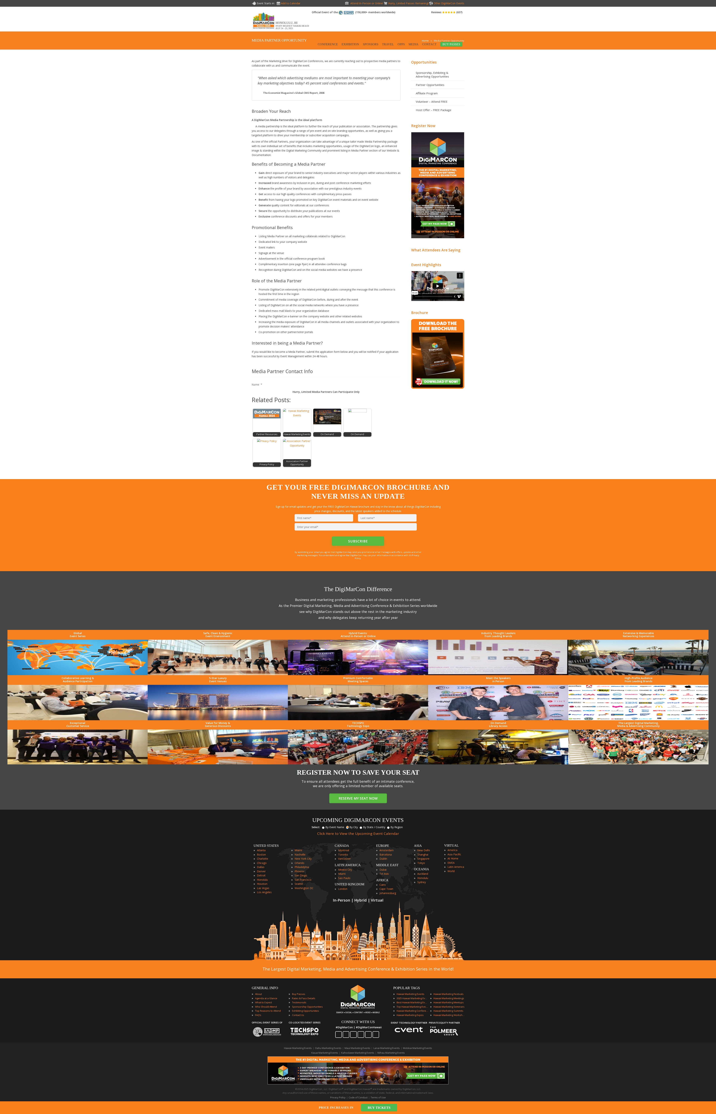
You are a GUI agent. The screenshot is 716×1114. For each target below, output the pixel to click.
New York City (303, 858)
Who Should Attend (266, 1006)
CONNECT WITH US (358, 1022)
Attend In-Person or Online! (366, 3)
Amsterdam (386, 850)
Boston (261, 854)
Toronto (343, 854)
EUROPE (382, 846)
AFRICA (382, 880)
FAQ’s (258, 1015)
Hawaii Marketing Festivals (449, 994)
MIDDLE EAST (387, 865)
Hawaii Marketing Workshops (449, 1015)
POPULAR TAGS (406, 988)
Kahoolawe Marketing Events (357, 1052)
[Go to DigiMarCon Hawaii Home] (264, 29)
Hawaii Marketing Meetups (449, 1002)
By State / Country (374, 827)
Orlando (299, 863)
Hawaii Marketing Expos (410, 1015)
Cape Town (386, 889)
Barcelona (385, 854)
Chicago (262, 863)
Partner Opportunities (430, 85)
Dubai (383, 869)
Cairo (382, 884)
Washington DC (304, 888)
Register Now (423, 125)
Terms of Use (378, 1097)
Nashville (300, 854)
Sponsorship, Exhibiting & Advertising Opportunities (432, 74)
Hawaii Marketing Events (410, 994)
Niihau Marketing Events (391, 1052)
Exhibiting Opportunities (305, 1010)
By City (353, 827)
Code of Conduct (358, 1097)
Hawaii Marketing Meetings (449, 998)
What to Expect (263, 1002)
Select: (316, 827)
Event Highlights (426, 264)
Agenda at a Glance (266, 998)
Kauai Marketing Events (324, 1052)
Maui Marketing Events (357, 1048)
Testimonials (299, 1002)
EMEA (451, 862)
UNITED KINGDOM (349, 884)
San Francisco (303, 879)
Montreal (343, 850)
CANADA (342, 846)
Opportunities (424, 62)
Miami (298, 850)
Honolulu (262, 879)
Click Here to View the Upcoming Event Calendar (358, 833)
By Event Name (334, 827)
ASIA (418, 846)
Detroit (261, 875)
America (452, 850)
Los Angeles (264, 892)
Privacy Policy (338, 1097)
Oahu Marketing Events (328, 1048)
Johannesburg (387, 893)
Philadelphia (302, 867)
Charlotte (262, 858)
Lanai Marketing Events (386, 1048)
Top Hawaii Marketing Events (412, 1006)
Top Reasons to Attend (268, 1010)
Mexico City (345, 869)
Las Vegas (263, 888)
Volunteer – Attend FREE (432, 101)
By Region (396, 827)
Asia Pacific (454, 854)
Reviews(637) (446, 12)
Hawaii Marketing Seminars (449, 1006)
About (258, 994)
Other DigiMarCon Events (449, 3)
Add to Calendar (290, 3)
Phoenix (299, 871)
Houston (262, 884)
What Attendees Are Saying (435, 250)
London (342, 889)
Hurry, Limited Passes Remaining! (408, 3)
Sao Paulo (344, 878)
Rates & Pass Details (303, 998)
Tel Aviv (384, 873)
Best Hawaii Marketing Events (412, 1002)
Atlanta (261, 850)
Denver (261, 871)
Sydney (421, 882)
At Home (453, 858)
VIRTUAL (451, 845)
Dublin (383, 858)
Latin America (456, 867)
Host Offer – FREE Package (433, 110)
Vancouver (344, 858)
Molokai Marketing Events (417, 1048)
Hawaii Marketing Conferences (412, 1010)
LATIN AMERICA (348, 865)
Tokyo (421, 863)
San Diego (301, 875)
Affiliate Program (427, 93)
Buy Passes (298, 994)
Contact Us (298, 1015)
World (451, 871)
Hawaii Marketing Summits (448, 1010)
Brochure (419, 312)
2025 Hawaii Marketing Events (412, 998)
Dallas (260, 867)
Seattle (299, 884)
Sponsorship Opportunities (307, 1006)
